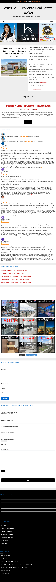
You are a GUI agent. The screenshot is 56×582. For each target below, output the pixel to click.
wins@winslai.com (36, 1)
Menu (51, 21)
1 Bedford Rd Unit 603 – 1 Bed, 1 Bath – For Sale (12, 273)
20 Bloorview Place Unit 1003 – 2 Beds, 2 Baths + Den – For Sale (16, 276)
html (3, 388)
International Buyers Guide (6, 531)
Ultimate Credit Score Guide (7, 534)
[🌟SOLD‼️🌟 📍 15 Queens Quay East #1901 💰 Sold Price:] (10, 326)
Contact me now (43, 82)
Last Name (4, 374)
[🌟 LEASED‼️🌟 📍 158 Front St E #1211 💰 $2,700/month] (28, 326)
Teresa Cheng (4, 171)
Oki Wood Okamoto (6, 219)
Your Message (5, 449)
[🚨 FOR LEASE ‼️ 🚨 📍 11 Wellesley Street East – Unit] (28, 308)
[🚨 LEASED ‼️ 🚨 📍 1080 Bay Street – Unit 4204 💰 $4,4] (28, 344)
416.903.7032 (22, 1)
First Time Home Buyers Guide (7, 528)
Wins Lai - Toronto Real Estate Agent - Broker (12, 141)
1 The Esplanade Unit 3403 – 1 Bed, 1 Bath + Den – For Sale (15, 279)
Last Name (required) (7, 420)
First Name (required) (7, 413)
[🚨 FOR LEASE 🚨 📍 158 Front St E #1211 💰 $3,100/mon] (46, 326)
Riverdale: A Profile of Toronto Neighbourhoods (28, 106)
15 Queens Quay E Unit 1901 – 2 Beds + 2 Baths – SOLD (14, 270)
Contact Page (4, 543)
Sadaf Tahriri (4, 145)
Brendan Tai (4, 199)
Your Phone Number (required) (10, 426)
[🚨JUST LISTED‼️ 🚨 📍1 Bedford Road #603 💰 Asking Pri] (10, 344)
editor (35, 109)
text (3, 394)
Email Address (5, 378)
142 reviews (36, 136)
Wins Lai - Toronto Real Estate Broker (10, 136)
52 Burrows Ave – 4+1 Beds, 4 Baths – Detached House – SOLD (16, 282)
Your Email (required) (7, 432)
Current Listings (4, 540)
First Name (4, 369)
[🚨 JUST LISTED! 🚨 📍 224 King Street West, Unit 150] (46, 308)
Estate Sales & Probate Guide (7, 537)
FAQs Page (3, 525)
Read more (28, 121)
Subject (3, 444)
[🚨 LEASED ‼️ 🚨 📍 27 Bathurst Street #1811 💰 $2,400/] (46, 344)
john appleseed (5, 241)
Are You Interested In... (7, 439)
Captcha (3, 473)
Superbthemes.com (43, 579)
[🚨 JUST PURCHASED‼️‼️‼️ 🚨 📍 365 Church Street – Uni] (10, 308)
